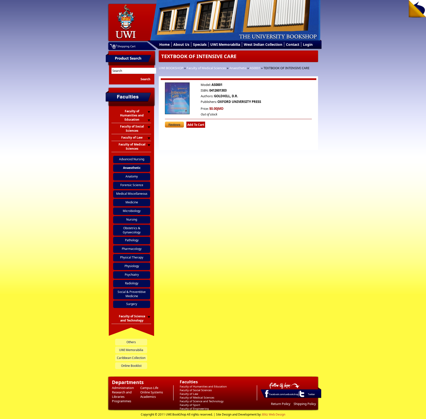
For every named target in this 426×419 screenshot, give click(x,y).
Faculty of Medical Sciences (206, 68)
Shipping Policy (305, 404)
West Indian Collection (263, 44)
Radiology (131, 283)
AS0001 (255, 68)
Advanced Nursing (131, 159)
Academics (148, 396)
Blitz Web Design (273, 414)
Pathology (132, 240)
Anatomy (131, 176)
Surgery (131, 304)
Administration (123, 388)
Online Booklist (131, 366)
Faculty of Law (189, 394)
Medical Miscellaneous (131, 194)
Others (131, 342)
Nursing (131, 219)
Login (308, 44)
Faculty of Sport (190, 405)
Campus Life (149, 388)
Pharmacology (132, 249)
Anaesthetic (238, 68)
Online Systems (151, 392)
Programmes (121, 401)
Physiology (131, 266)
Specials (200, 44)
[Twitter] (301, 397)
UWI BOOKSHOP (171, 68)
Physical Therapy (131, 257)
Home (164, 44)
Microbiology (132, 211)
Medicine (131, 202)
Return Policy (280, 404)
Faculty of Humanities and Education (203, 386)
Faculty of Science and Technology (202, 401)
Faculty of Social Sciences (196, 390)
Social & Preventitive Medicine (132, 294)
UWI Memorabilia (225, 44)
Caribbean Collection (131, 358)
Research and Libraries (122, 394)
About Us (181, 44)
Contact (292, 44)
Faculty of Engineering (194, 408)
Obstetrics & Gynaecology (132, 230)
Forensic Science (131, 185)
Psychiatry (132, 275)
